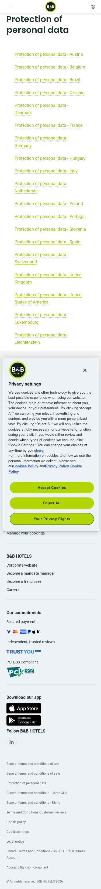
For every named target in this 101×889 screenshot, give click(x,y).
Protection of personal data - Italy (46, 170)
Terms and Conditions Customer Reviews (36, 812)
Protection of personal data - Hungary (50, 158)
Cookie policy (16, 822)
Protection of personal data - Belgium (50, 67)
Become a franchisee (23, 581)
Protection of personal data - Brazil (47, 79)
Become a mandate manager (30, 573)
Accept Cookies (52, 487)
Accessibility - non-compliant (27, 867)
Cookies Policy (25, 465)
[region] (50, 444)
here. (40, 450)
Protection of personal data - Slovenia (50, 229)
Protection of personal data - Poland (49, 203)
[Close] (85, 370)
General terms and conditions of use (32, 764)
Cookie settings (17, 832)
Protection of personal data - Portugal (50, 216)
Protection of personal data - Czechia (50, 92)
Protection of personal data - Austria (49, 54)
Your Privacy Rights (52, 518)
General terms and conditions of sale (33, 773)
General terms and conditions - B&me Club (37, 793)
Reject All (52, 503)
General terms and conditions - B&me (33, 803)
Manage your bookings (25, 533)
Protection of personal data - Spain (48, 241)
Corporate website (21, 565)
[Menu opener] (11, 6)
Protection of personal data (26, 783)
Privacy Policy (57, 465)
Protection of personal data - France (48, 125)
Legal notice (15, 841)
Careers (12, 589)
